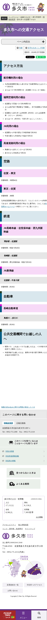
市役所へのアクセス (34, 585)
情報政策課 (8, 423)
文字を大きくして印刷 (36, 48)
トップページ (13, 17)
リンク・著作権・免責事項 (12, 529)
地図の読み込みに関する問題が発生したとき (18, 407)
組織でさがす (25, 17)
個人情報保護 (23, 525)
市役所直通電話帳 (12, 456)
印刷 (21, 48)
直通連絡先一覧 (13, 585)
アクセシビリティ (9, 525)
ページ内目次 (23, 41)
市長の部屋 (9, 451)
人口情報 (39, 517)
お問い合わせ (13, 591)
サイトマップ (30, 529)
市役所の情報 (10, 461)
